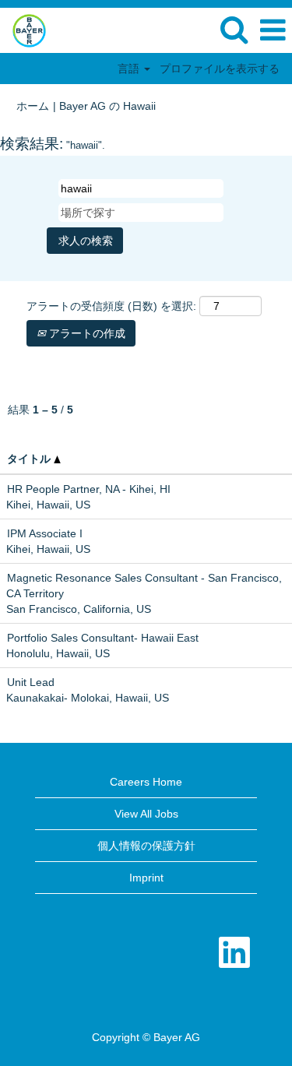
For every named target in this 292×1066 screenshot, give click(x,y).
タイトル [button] (30, 458)
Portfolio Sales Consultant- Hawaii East (103, 638)
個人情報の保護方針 (146, 845)
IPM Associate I (45, 533)
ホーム (32, 106)
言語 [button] (130, 68)
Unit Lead (31, 682)
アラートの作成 (85, 333)
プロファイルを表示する (220, 68)
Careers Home (146, 782)
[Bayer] (23, 30)
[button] (272, 30)
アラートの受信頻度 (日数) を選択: (111, 306)
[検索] (233, 29)
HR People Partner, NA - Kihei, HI (89, 489)
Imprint (146, 877)
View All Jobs (146, 813)
